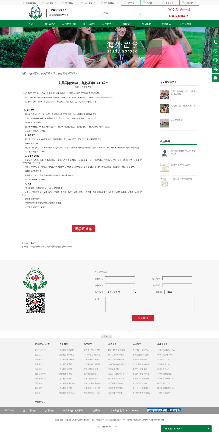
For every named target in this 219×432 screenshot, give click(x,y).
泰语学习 (38, 392)
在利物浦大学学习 (91, 373)
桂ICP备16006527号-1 (108, 426)
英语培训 (49, 410)
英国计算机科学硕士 (92, 369)
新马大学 (50, 23)
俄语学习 (38, 364)
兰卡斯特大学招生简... (92, 388)
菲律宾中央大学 (163, 392)
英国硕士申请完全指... (92, 349)
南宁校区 (69, 2)
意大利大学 (108, 23)
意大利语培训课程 (66, 349)
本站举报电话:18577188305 (124, 410)
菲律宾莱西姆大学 (164, 373)
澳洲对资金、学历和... (141, 354)
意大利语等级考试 (66, 354)
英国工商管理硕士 (91, 378)
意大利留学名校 (65, 369)
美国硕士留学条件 (115, 383)
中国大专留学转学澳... (141, 373)
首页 (30, 23)
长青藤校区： (32, 2)
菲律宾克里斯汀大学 (165, 354)
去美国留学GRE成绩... (117, 364)
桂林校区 (88, 2)
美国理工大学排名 (115, 392)
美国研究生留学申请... (117, 373)
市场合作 (189, 2)
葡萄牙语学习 (40, 378)
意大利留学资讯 (65, 388)
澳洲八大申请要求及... (141, 388)
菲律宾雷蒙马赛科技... (166, 388)
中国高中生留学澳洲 (141, 378)
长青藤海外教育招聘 (73, 410)
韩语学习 (38, 388)
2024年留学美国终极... (117, 349)
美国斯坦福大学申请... (117, 378)
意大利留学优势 (65, 373)
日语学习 (38, 383)
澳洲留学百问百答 (140, 383)
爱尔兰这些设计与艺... (92, 392)
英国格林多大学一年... (92, 359)
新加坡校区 (109, 2)
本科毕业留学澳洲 (140, 369)
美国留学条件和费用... (117, 359)
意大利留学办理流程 (67, 392)
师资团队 (166, 23)
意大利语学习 (40, 349)
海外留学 (127, 23)
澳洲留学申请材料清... (141, 364)
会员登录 (170, 2)
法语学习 (38, 369)
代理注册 (131, 2)
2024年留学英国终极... (93, 354)
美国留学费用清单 (115, 388)
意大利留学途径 (65, 378)
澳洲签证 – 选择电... (141, 349)
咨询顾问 (150, 2)
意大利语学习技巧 (66, 359)
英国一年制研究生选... (92, 383)
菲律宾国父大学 (163, 369)
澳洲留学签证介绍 (140, 359)
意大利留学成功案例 (67, 383)
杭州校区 (49, 2)
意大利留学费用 (65, 364)
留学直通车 (83, 228)
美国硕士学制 (113, 369)
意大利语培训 (69, 23)
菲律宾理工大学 (163, 359)
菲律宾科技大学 (163, 364)
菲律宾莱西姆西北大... (166, 349)
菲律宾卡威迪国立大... (166, 378)
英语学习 (38, 354)
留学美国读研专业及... (117, 354)
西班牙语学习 (40, 373)
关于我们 (9, 410)
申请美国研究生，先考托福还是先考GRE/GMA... (52, 246)
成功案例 (147, 23)
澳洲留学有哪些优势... (141, 392)
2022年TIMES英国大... (93, 364)
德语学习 (38, 359)
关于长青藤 (185, 23)
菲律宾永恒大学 (163, 383)
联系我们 (97, 410)
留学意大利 (89, 23)
